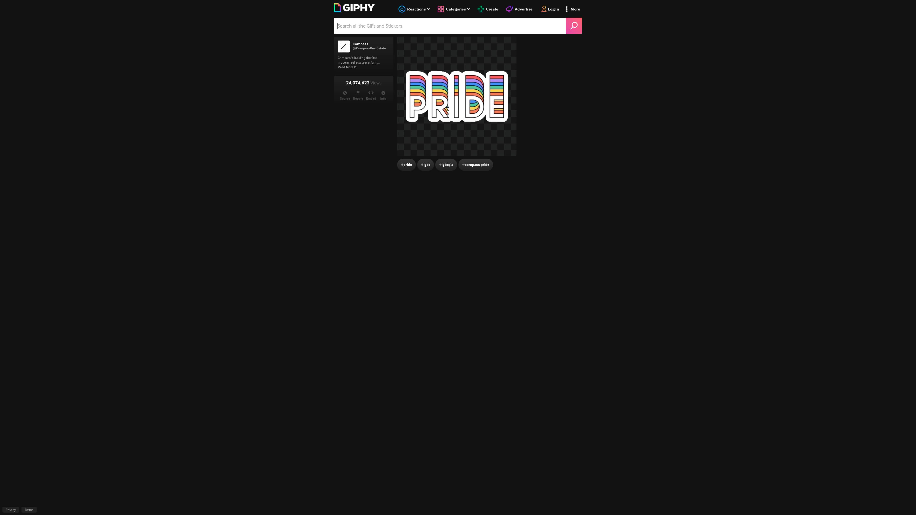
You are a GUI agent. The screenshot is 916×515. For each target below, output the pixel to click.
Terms (29, 510)
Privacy (11, 510)
